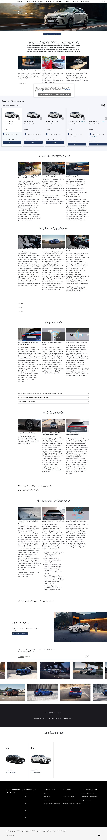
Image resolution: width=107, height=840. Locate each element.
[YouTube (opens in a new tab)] (99, 835)
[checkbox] (3, 134)
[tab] (21, 657)
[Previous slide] (84, 656)
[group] (22, 670)
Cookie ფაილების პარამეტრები (46, 94)
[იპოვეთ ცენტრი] (99, 1)
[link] (9, 770)
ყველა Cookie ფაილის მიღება (62, 94)
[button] (4, 1)
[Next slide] (87, 656)
